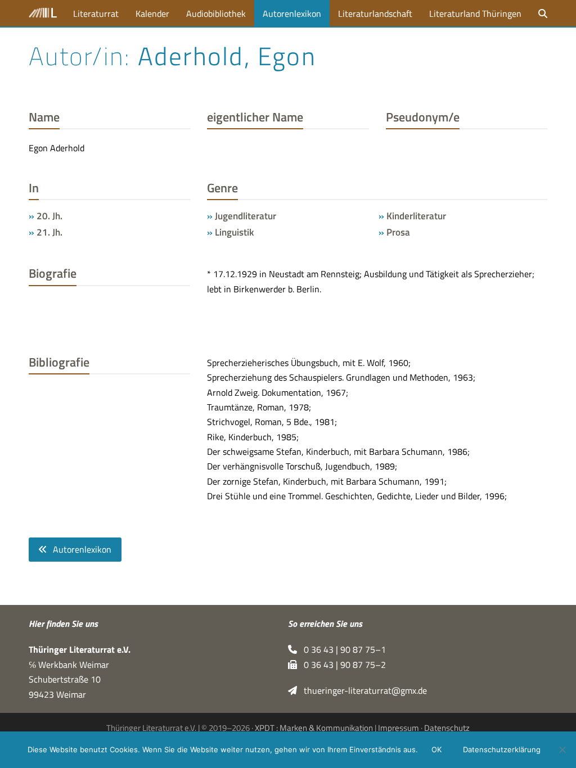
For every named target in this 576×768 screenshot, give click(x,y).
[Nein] (562, 749)
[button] (543, 13)
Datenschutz (447, 727)
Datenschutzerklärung (502, 749)
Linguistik (234, 232)
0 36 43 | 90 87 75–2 (341, 664)
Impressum (398, 727)
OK (436, 749)
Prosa (398, 232)
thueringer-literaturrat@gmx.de (362, 690)
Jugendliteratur (245, 215)
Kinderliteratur (416, 215)
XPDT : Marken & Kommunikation (314, 727)
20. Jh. (49, 215)
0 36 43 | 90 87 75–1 (341, 649)
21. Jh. (49, 232)
